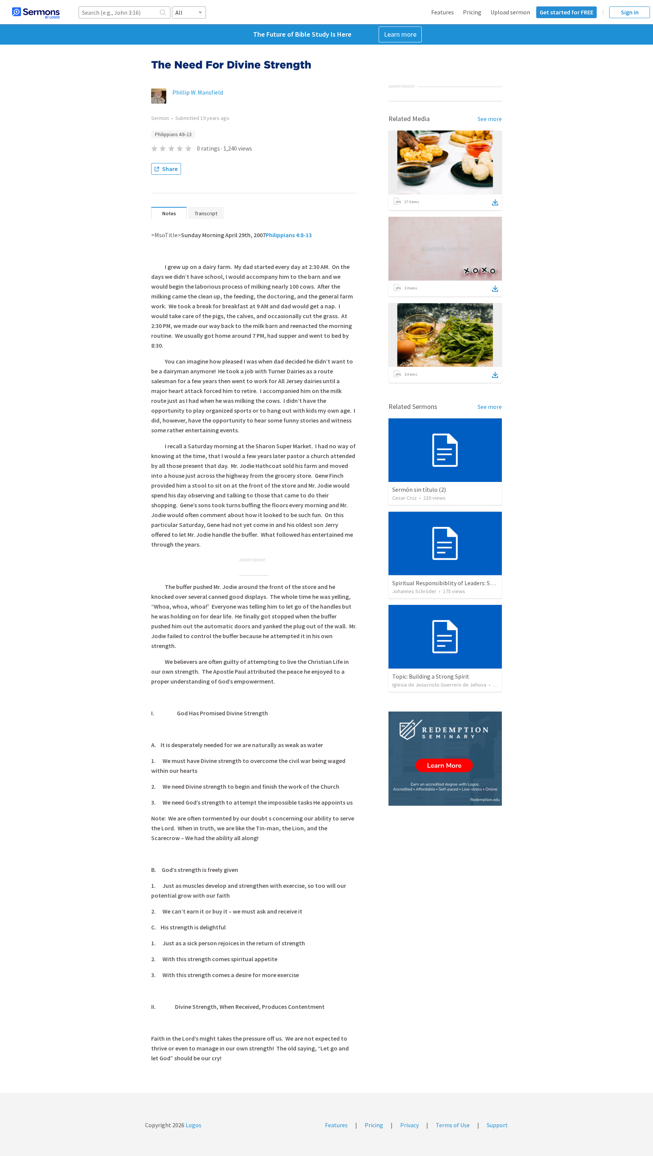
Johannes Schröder (414, 591)
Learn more (400, 34)
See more (490, 119)
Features (442, 12)
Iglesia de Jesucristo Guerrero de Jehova (439, 684)
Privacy (409, 1125)
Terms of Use (453, 1125)
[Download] (495, 202)
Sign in (630, 12)
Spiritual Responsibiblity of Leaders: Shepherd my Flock (463, 583)
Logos (192, 1125)
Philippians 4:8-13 (289, 235)
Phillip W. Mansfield (197, 92)
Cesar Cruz (404, 497)
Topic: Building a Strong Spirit (430, 676)
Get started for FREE (566, 12)
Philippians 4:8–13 (173, 134)
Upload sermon (510, 12)
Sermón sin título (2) (419, 489)
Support (497, 1125)
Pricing (472, 12)
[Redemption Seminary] (445, 759)
